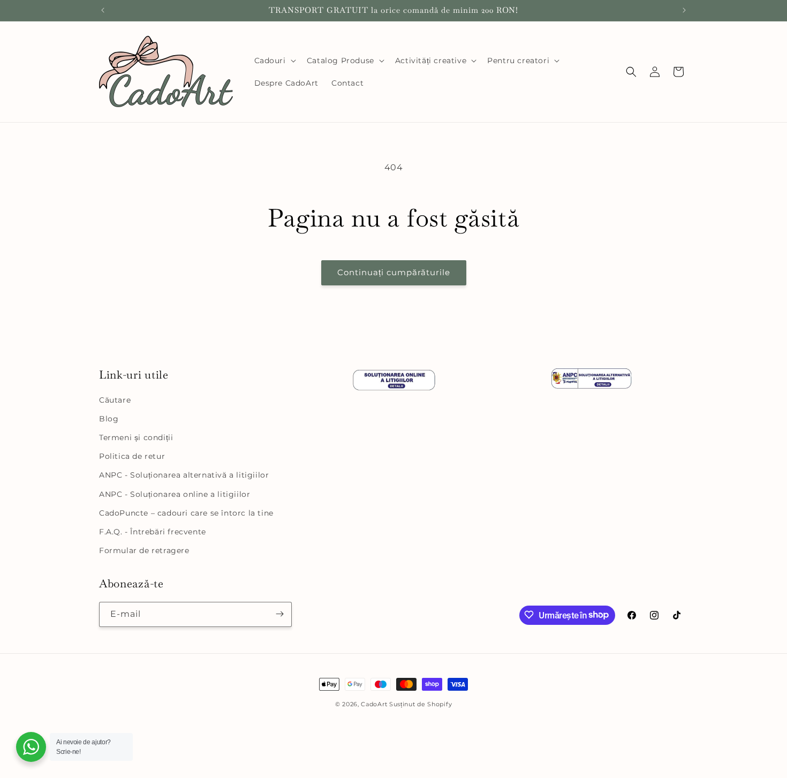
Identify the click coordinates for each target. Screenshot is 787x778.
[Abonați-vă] (279, 613)
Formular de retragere (144, 550)
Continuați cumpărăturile (393, 272)
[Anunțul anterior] (103, 10)
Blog (108, 419)
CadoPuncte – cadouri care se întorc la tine (186, 513)
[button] (274, 60)
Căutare (115, 400)
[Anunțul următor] (684, 10)
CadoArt (374, 704)
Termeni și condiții (136, 437)
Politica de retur (132, 456)
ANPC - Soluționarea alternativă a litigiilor (184, 475)
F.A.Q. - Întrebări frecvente (152, 532)
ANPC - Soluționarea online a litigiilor (174, 494)
